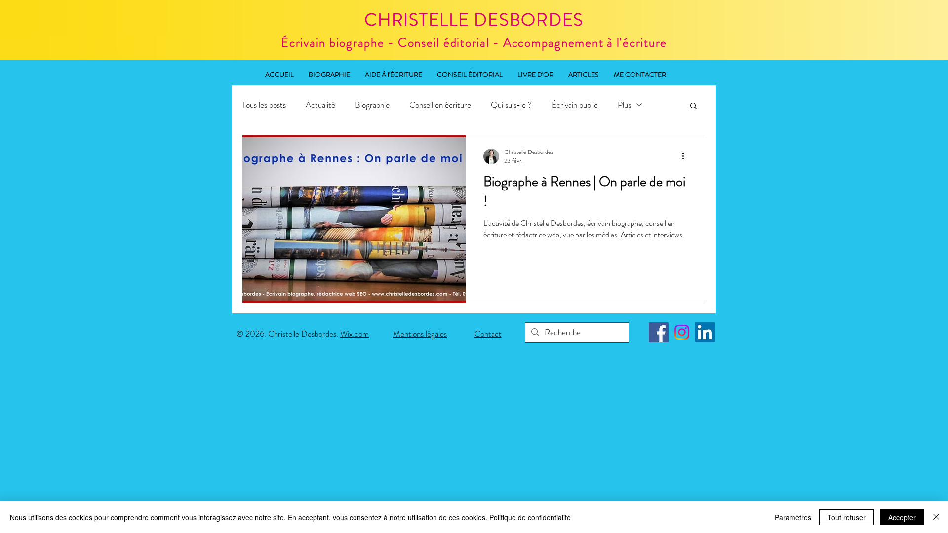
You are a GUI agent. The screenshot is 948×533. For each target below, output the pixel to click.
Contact (488, 334)
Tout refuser (847, 517)
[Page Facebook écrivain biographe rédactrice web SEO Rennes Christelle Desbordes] (659, 332)
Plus (624, 105)
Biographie (372, 105)
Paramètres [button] (793, 517)
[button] (693, 106)
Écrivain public (575, 105)
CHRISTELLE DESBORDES (474, 19)
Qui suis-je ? (511, 105)
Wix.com (354, 334)
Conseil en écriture (440, 105)
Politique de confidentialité (530, 517)
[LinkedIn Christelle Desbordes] (705, 332)
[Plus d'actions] (686, 156)
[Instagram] (682, 332)
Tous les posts (264, 105)
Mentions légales (420, 334)
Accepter (902, 517)
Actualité (320, 105)
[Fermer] (936, 517)
